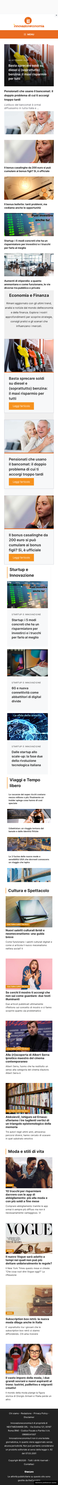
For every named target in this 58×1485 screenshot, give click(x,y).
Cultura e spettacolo (17, 924)
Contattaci (29, 1464)
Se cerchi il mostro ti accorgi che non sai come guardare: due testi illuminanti (28, 996)
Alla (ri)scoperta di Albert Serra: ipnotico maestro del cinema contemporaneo (28, 1058)
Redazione (26, 1413)
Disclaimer (29, 1417)
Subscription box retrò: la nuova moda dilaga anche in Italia (27, 1320)
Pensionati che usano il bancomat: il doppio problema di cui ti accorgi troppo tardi (28, 95)
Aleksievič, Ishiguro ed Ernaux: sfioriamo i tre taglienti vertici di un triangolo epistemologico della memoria (28, 1122)
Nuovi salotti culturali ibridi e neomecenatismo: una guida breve (25, 934)
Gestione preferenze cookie (45, 1483)
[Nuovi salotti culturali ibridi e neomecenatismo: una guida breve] (29, 911)
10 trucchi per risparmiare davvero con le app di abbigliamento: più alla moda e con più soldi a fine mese (26, 1196)
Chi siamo (14, 1413)
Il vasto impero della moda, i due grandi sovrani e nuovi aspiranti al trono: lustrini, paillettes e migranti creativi (29, 1383)
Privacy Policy (41, 1413)
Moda (9, 1185)
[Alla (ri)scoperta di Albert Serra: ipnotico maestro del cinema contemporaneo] (29, 1036)
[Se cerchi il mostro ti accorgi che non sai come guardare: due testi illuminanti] (29, 974)
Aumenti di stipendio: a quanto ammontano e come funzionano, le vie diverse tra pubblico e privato (27, 284)
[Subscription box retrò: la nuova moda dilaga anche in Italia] (29, 1300)
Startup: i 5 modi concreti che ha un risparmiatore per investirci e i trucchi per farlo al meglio (27, 244)
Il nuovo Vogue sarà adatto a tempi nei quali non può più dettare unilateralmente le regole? (29, 1260)
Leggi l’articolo (21, 406)
